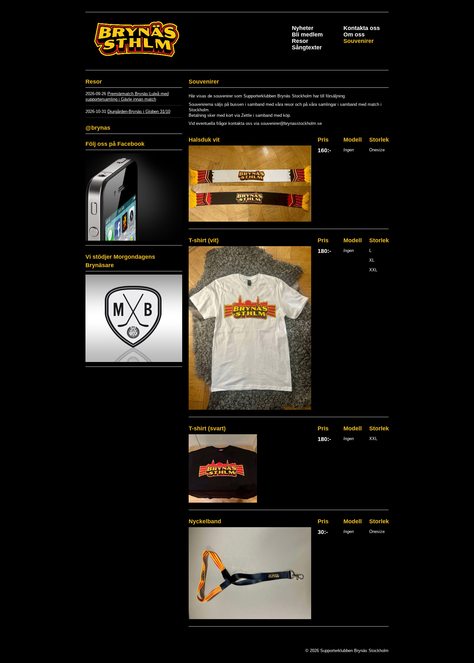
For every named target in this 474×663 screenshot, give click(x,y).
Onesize (377, 149)
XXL (373, 269)
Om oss (354, 34)
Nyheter (302, 28)
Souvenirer (358, 41)
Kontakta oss (361, 28)
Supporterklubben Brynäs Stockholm (151, 39)
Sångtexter (307, 47)
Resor (300, 41)
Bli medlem (307, 34)
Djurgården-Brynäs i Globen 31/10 (138, 111)
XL (371, 260)
